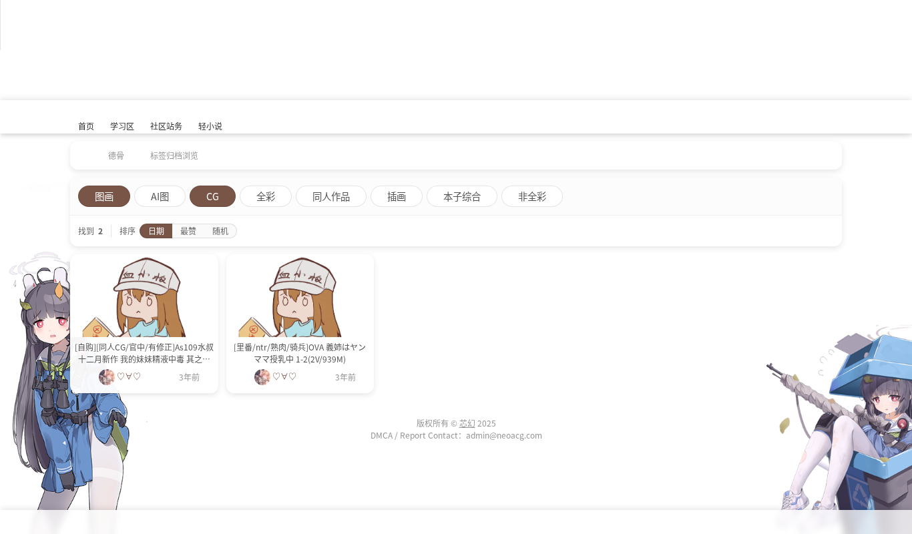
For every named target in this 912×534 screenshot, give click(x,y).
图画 (104, 196)
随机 (220, 230)
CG (212, 196)
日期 (156, 230)
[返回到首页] (82, 151)
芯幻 (467, 423)
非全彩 (532, 196)
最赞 (188, 230)
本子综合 (462, 196)
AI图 (160, 196)
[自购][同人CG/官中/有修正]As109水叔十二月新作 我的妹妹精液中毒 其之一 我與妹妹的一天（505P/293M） (144, 353)
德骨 (116, 155)
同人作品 (331, 196)
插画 (396, 196)
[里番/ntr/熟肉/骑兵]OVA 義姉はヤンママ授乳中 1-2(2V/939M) (300, 352)
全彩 (265, 196)
